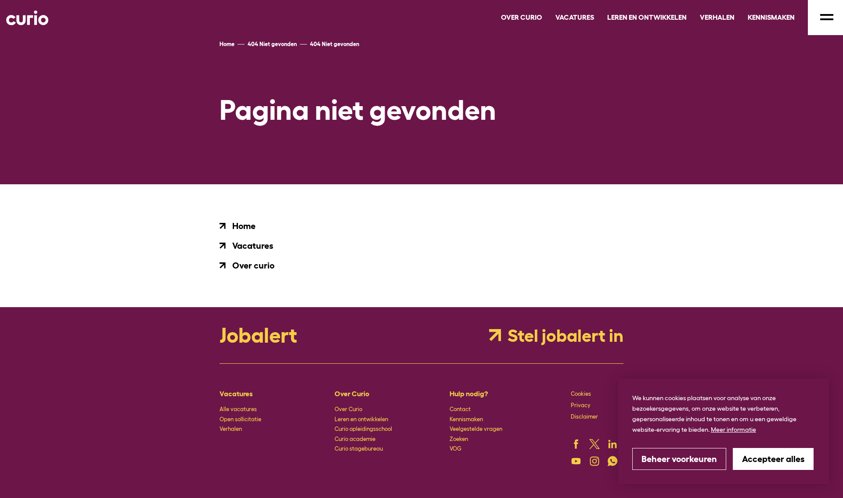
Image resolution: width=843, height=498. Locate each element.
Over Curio (348, 409)
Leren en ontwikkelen (361, 419)
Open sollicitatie (240, 419)
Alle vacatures (238, 409)
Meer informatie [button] (733, 429)
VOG (455, 448)
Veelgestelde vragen (476, 429)
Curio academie (355, 439)
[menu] (825, 17)
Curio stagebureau (359, 448)
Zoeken (459, 439)
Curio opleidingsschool (363, 429)
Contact (460, 409)
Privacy (581, 405)
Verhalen (231, 429)
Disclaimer (584, 416)
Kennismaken (466, 419)
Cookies (581, 394)
